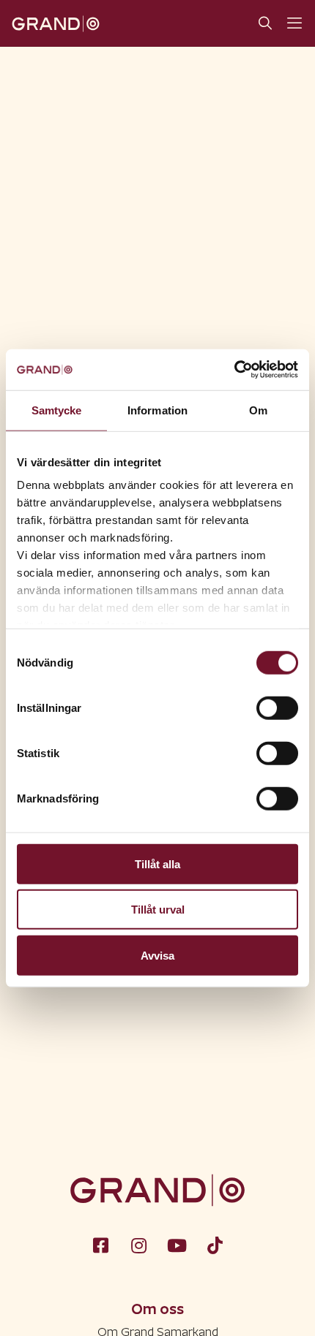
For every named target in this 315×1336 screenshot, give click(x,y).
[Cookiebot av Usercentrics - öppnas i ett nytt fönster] (234, 369)
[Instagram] (138, 1244)
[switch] (277, 707)
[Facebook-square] (100, 1244)
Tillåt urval (158, 909)
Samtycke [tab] (57, 409)
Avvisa (157, 955)
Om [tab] (258, 409)
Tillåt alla (157, 863)
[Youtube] (176, 1244)
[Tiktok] (214, 1244)
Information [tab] (157, 409)
